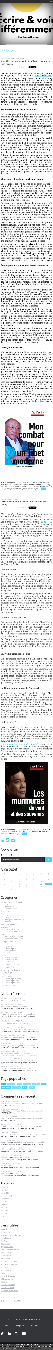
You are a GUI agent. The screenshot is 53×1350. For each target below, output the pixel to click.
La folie (11, 1165)
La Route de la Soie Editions (11, 1235)
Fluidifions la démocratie (21, 1157)
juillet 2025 (4, 1205)
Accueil (6, 1319)
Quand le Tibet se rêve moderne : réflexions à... (18, 1045)
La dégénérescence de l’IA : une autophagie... (31, 1142)
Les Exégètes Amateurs (9, 1264)
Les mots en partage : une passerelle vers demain (27, 1134)
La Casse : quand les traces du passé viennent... (19, 1029)
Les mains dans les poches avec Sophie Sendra (18, 1037)
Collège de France (7, 1288)
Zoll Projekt (5, 1241)
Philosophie (5, 934)
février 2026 (5, 1193)
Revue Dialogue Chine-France (12, 964)
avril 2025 (4, 1211)
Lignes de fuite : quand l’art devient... (14, 1006)
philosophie (6, 1088)
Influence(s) (9, 906)
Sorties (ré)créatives (8, 986)
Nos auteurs (9, 974)
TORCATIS (4, 1103)
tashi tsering (5, 486)
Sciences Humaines (8, 977)
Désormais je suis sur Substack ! (13, 1000)
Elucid (3, 1273)
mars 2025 (4, 1214)
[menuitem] (6, 1319)
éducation (31, 489)
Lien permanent (9, 482)
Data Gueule (5, 1244)
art (3, 1084)
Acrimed (4, 1229)
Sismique (4, 1282)
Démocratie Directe (8, 1270)
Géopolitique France (12, 983)
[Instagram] (7, 840)
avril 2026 (4, 1187)
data (19, 1084)
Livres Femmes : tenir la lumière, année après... (18, 1022)
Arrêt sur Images (7, 1252)
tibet (12, 486)
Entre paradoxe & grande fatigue (21, 1150)
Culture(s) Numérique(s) (14, 916)
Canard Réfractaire (8, 1285)
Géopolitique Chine (12, 981)
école (25, 489)
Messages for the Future (14, 936)
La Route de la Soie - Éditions (28, 1319)
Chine (7, 945)
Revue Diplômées (7, 967)
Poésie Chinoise (11, 957)
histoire (42, 486)
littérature (11, 1084)
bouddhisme (17, 489)
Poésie (3, 956)
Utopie (7, 953)
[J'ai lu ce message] (51, 1344)
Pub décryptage (11, 908)
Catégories (19, 1325)
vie (6, 834)
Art (6, 943)
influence (16, 1088)
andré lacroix (24, 486)
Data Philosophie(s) (8, 914)
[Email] (13, 840)
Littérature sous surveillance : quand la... (29, 1126)
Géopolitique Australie (13, 979)
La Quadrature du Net (9, 1261)
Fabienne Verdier (7, 1279)
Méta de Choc (6, 1267)
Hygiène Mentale (7, 1247)
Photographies (10, 951)
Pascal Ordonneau (8, 1276)
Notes (5, 1325)
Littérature (4, 928)
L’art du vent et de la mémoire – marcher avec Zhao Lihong (24, 503)
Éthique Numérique (12, 918)
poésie (32, 1088)
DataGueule (5, 1258)
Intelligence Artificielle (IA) (14, 920)
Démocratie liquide (8, 925)
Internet (8, 922)
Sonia (3, 1165)
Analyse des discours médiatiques (13, 902)
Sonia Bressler (6, 1238)
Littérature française (12, 931)
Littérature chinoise (12, 929)
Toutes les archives (7, 1217)
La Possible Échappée (9, 1255)
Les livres (8, 972)
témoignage (34, 486)
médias (36, 1084)
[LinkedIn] (2, 840)
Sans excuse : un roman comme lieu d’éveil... (17, 1061)
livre (24, 1088)
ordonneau (5, 1157)
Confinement (5, 911)
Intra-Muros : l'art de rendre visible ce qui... (16, 1068)
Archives (34, 1325)
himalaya (8, 489)
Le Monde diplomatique (9, 1291)
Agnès (3, 1150)
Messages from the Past (14, 938)
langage (27, 1084)
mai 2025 (4, 1208)
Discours (8, 904)
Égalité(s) (8, 947)
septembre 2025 (7, 1199)
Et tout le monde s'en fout (10, 1249)
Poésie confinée (11, 959)
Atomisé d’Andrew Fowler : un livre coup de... (17, 1053)
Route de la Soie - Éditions (10, 970)
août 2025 (4, 1202)
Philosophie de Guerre (9, 941)
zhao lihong (32, 831)
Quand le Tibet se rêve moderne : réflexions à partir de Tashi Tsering (25, 62)
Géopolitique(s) (10, 949)
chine (44, 1084)
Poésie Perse (10, 961)
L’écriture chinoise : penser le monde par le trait (18, 1014)
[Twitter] (2, 1333)
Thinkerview (5, 1232)
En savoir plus (15, 1348)
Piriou (3, 1134)
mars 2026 (4, 1190)
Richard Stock (6, 1126)
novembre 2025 (6, 1196)
